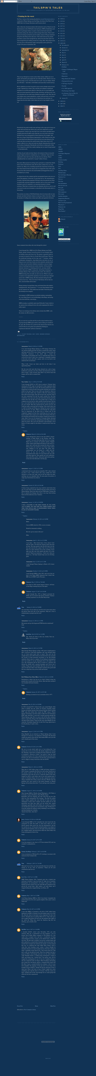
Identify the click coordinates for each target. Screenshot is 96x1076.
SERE (37, 334)
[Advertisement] (28, 1017)
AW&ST (60, 149)
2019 (61, 21)
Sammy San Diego (26, 851)
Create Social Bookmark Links (64, 241)
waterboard (21, 335)
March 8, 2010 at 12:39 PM (35, 346)
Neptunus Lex (61, 177)
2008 (61, 101)
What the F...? (61, 205)
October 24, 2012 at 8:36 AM (35, 485)
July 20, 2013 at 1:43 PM (38, 634)
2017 (61, 26)
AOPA (59, 147)
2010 (61, 41)
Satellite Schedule (63, 196)
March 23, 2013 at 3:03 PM (46, 677)
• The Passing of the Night (68, 91)
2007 (61, 103)
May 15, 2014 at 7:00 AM (38, 582)
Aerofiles (60, 151)
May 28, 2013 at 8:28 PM (34, 704)
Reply (23, 376)
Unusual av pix (62, 200)
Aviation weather (62, 160)
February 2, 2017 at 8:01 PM (39, 851)
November (64, 45)
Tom (23, 607)
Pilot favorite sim (62, 185)
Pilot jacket (61, 190)
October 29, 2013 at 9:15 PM (34, 747)
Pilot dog (60, 181)
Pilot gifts (60, 187)
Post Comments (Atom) (30, 1009)
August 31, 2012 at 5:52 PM (35, 468)
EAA (59, 166)
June (63, 55)
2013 (61, 33)
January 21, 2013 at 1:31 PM (35, 621)
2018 (61, 23)
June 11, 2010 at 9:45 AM (35, 382)
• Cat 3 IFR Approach (66, 88)
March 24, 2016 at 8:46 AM (39, 434)
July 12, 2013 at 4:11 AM (39, 561)
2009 (61, 43)
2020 (61, 19)
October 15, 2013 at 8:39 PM (40, 571)
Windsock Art (61, 207)
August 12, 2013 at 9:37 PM (35, 731)
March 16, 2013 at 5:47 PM (35, 648)
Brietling (60, 162)
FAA (59, 168)
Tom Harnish (62, 219)
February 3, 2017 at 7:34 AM (34, 863)
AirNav (60, 155)
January (64, 98)
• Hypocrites (64, 76)
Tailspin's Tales (48, 7)
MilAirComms (62, 173)
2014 (61, 31)
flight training (27, 334)
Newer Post (20, 1006)
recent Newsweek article (47, 19)
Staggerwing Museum (63, 198)
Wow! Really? (61, 211)
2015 (61, 28)
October (64, 47)
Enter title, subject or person (65, 117)
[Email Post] (18, 331)
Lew (23, 877)
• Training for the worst (25, 16)
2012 (61, 36)
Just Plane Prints (62, 170)
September (64, 50)
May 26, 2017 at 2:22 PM (33, 909)
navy (33, 334)
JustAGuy (28, 634)
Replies (25, 431)
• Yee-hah (63, 86)
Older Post (53, 1006)
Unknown (28, 434)
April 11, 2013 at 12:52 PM (40, 540)
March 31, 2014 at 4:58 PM (35, 767)
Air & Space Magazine (64, 153)
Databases (60, 164)
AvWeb (60, 158)
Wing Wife (61, 209)
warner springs (45, 334)
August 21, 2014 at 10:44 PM (34, 790)
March (63, 62)
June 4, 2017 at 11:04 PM (33, 929)
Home (36, 1006)
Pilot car (60, 179)
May (63, 57)
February (64, 65)
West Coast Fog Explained (65, 202)
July (63, 52)
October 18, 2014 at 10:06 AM (33, 819)
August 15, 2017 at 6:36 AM (39, 591)
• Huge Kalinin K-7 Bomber (68, 78)
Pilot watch (61, 194)
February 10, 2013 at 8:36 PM (40, 519)
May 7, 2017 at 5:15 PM (33, 895)
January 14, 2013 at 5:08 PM (35, 502)
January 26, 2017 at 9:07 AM (39, 692)
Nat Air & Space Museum (64, 175)
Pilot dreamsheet (62, 183)
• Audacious (64, 74)
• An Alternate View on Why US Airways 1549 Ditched (69, 94)
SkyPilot (24, 929)
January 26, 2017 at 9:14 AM (34, 840)
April (63, 60)
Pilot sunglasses (62, 192)
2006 (61, 106)
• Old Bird (63, 67)
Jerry (23, 819)
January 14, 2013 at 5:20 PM (34, 607)
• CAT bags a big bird (66, 83)
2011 (61, 38)
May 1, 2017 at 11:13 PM (30, 877)
